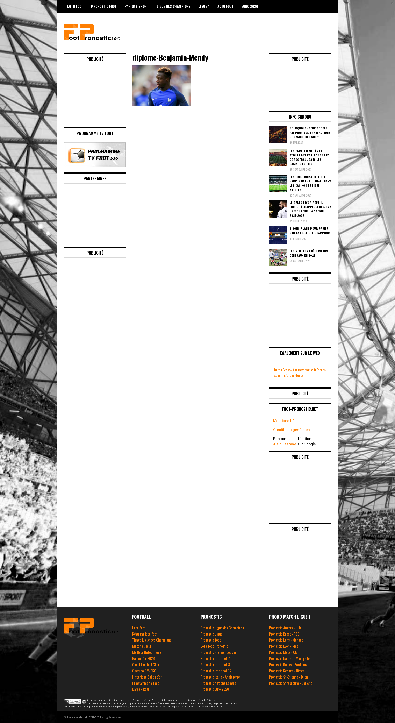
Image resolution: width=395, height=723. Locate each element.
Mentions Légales (288, 421)
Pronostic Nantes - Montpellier (290, 658)
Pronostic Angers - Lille (285, 627)
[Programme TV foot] (95, 165)
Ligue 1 (204, 6)
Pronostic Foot (104, 6)
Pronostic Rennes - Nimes (286, 670)
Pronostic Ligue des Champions (222, 627)
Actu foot (225, 6)
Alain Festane (284, 444)
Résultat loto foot (145, 634)
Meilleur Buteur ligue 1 (148, 652)
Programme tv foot (145, 683)
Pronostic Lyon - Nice (283, 646)
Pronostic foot (211, 640)
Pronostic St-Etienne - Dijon (288, 677)
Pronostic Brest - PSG (284, 634)
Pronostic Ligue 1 (213, 634)
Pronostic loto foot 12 (216, 670)
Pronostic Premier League (219, 652)
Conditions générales (291, 429)
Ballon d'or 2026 (143, 658)
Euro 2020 (250, 6)
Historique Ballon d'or (147, 677)
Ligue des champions (174, 6)
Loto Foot (75, 6)
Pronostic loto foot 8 (215, 664)
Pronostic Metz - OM (283, 652)
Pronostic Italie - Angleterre (220, 677)
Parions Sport (137, 6)
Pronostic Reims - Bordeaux (288, 664)
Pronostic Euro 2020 (215, 689)
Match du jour (141, 646)
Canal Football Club (145, 664)
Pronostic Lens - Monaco (286, 640)
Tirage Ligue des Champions (151, 640)
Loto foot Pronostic (214, 646)
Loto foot (139, 627)
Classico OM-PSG (144, 670)
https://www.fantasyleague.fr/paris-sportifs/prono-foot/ (300, 372)
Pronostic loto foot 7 (215, 658)
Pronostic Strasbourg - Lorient (290, 683)
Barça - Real (140, 689)
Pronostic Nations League (218, 683)
